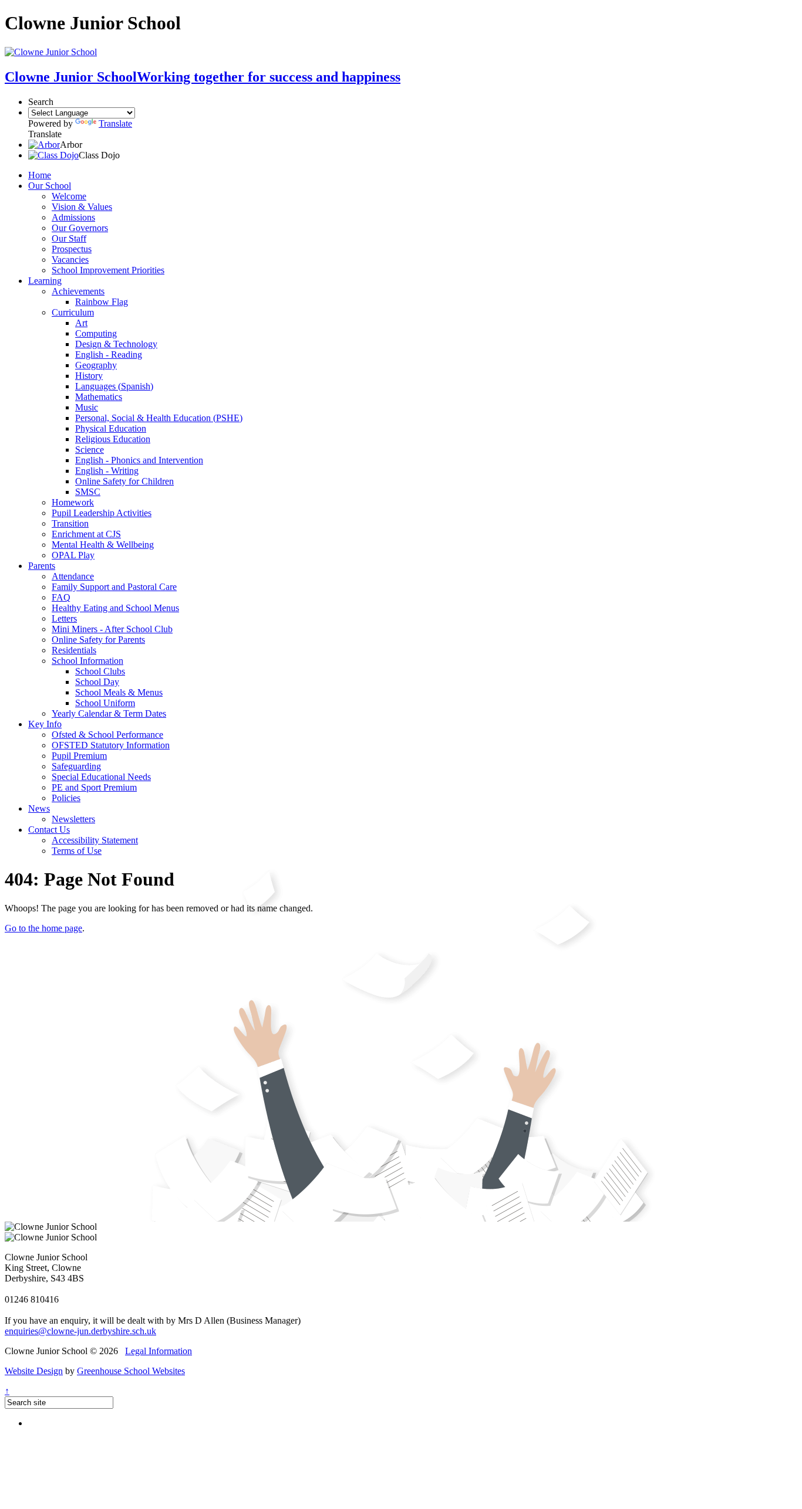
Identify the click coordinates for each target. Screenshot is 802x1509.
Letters (64, 618)
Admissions (73, 217)
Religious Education (112, 439)
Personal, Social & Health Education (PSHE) (158, 418)
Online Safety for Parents (98, 640)
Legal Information (158, 1351)
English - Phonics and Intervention (139, 460)
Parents (41, 566)
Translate (115, 123)
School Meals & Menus (119, 692)
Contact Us (49, 830)
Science (89, 450)
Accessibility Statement (95, 840)
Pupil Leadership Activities (101, 513)
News (39, 808)
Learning (45, 281)
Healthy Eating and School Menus (115, 608)
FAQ (61, 597)
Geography (96, 365)
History (89, 376)
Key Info (45, 724)
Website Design (34, 1371)
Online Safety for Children (124, 481)
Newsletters (73, 819)
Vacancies (70, 260)
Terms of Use (77, 851)
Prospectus (72, 249)
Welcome (69, 196)
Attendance (73, 576)
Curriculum (73, 312)
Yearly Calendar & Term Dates (109, 713)
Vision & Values (82, 207)
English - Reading (108, 355)
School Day (97, 682)
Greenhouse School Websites (131, 1371)
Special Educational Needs (101, 777)
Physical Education (110, 428)
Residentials (74, 650)
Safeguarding (76, 766)
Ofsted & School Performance (107, 735)
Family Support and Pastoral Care (114, 587)
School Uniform (105, 703)
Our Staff (69, 238)
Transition (70, 523)
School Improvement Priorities (108, 270)
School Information (87, 661)
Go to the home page (43, 928)
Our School (49, 186)
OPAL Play (73, 555)
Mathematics (98, 397)
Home (39, 175)
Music (86, 407)
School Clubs (100, 671)
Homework (73, 502)
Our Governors (80, 228)
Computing (96, 333)
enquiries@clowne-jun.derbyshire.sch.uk (80, 1331)
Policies (66, 798)
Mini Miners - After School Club (112, 629)
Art (81, 323)
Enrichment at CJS (86, 534)
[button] (44, 145)
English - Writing (107, 471)
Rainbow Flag (101, 302)
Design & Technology (116, 344)
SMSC (87, 492)
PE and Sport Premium (94, 787)
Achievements (78, 291)
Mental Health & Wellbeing (103, 545)
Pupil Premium (79, 756)
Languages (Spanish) (114, 386)
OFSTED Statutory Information (111, 745)
